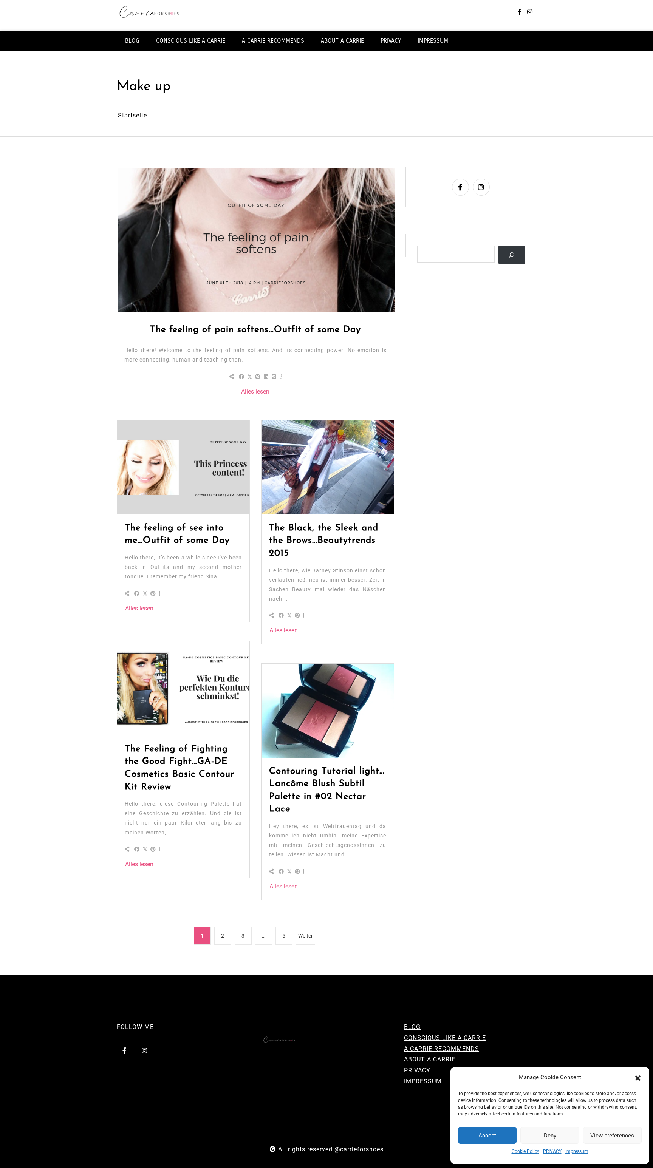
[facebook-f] (519, 12)
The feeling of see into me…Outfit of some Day (177, 534)
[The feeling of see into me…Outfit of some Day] (183, 467)
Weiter (305, 936)
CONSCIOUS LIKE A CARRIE (190, 40)
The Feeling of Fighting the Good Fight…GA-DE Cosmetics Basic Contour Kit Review (179, 768)
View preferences (612, 1135)
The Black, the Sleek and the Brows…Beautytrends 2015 (323, 541)
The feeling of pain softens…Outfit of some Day (255, 329)
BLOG (132, 40)
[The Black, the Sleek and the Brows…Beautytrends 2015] (328, 467)
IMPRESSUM (433, 40)
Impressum (576, 1151)
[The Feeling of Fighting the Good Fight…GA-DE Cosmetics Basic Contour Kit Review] (183, 688)
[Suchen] (511, 255)
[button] (638, 1077)
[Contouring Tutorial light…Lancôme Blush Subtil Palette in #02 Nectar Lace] (328, 710)
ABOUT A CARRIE (342, 40)
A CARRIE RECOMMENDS (273, 40)
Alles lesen (255, 391)
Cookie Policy (525, 1151)
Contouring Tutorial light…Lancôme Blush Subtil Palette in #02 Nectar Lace (327, 790)
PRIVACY (552, 1151)
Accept (487, 1135)
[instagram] (529, 12)
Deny (550, 1135)
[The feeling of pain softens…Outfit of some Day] (256, 240)
